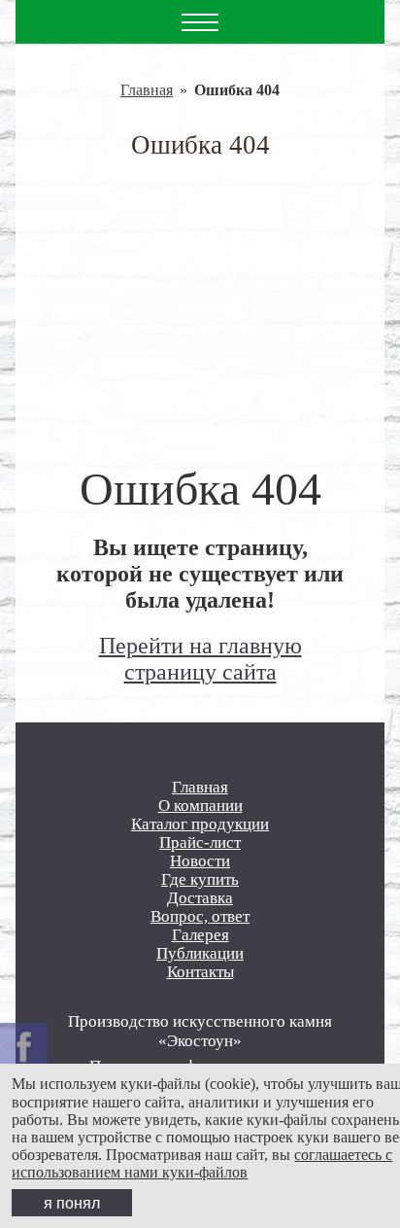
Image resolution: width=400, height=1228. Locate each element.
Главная (146, 90)
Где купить (200, 879)
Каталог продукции (200, 824)
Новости (200, 861)
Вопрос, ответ (200, 916)
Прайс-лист (200, 842)
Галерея (200, 935)
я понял (72, 1202)
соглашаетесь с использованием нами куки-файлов (202, 1163)
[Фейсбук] (24, 1046)
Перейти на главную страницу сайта (200, 658)
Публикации (200, 953)
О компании (200, 805)
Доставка (200, 898)
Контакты (200, 972)
